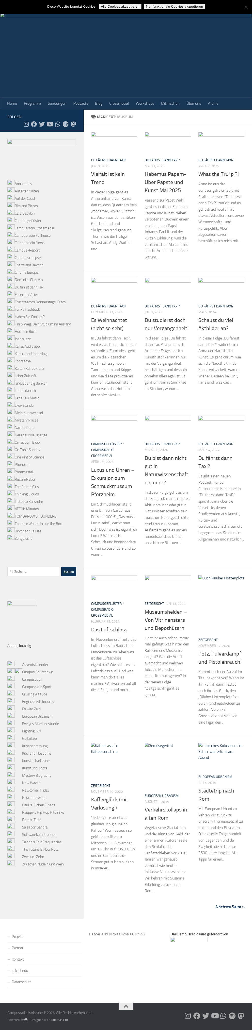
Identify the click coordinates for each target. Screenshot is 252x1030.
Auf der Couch (25, 198)
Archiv (213, 103)
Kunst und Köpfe (34, 768)
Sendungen (57, 103)
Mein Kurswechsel (29, 413)
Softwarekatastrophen (39, 834)
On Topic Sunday (27, 450)
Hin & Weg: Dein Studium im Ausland (43, 324)
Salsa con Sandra (34, 827)
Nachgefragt (24, 427)
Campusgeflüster (106, 444)
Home (12, 103)
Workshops (145, 103)
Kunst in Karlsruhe (36, 761)
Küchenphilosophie (36, 753)
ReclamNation (25, 479)
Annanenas (23, 184)
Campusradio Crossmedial (35, 228)
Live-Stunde (24, 405)
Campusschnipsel (28, 257)
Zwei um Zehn (33, 857)
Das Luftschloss (109, 629)
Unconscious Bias (28, 531)
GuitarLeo (29, 738)
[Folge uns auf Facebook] (34, 124)
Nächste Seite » (230, 907)
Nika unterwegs (34, 797)
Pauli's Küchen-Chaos (38, 805)
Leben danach (25, 390)
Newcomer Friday (35, 790)
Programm (32, 103)
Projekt (17, 936)
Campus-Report (27, 250)
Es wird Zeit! (31, 709)
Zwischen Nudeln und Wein (43, 864)
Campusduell (32, 679)
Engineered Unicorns (38, 701)
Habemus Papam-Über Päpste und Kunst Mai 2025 (165, 182)
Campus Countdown (37, 672)
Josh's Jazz (23, 339)
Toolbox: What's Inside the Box (38, 524)
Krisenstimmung (35, 746)
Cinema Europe (26, 272)
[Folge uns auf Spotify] (65, 124)
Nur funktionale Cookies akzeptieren (174, 6)
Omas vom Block (27, 442)
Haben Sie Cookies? (30, 317)
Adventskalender (35, 664)
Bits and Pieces (26, 206)
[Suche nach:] (33, 571)
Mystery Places (26, 420)
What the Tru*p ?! (218, 174)
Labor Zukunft (25, 376)
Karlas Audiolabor (28, 346)
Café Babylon (25, 213)
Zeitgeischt (154, 604)
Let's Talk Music (27, 398)
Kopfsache (23, 361)
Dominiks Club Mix (29, 280)
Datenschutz (21, 982)
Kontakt (18, 959)
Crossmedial (119, 103)
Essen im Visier (26, 294)
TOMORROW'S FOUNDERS (35, 516)
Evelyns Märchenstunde (40, 724)
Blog (98, 103)
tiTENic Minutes (27, 509)
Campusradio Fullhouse (33, 235)
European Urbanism (162, 796)
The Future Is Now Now (40, 849)
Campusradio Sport (36, 687)
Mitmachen (170, 103)
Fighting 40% (31, 731)
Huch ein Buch (25, 331)
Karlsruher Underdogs (31, 354)
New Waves (31, 783)
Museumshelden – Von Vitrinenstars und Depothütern (166, 620)
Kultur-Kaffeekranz (29, 368)
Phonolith (22, 464)
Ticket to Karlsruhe (29, 501)
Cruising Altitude (34, 694)
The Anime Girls (27, 487)
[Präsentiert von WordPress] (26, 1019)
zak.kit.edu (20, 970)
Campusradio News (30, 243)
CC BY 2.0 (137, 934)
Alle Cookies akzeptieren (120, 6)
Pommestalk (24, 472)
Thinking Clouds (27, 494)
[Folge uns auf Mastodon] (73, 124)
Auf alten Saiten (27, 191)
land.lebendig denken (31, 383)
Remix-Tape (31, 820)
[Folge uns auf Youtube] (50, 124)
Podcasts (80, 103)
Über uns (194, 103)
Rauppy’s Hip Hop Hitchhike (43, 812)
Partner (17, 948)
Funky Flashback (27, 309)
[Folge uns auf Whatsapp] (58, 124)
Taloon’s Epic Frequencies (42, 842)
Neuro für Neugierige (31, 435)
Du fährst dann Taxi (29, 287)
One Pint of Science (29, 457)
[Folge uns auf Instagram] (26, 124)
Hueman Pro (59, 1020)
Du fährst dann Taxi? (108, 160)
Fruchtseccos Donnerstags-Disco (40, 302)
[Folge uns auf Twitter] (42, 124)
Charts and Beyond (29, 265)
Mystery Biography (36, 775)
